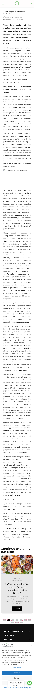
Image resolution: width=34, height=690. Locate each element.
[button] (31, 645)
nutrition (17, 578)
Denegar (17, 678)
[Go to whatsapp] (29, 683)
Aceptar (17, 673)
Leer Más (17, 608)
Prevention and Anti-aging (14, 20)
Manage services (16, 667)
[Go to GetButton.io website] (29, 688)
